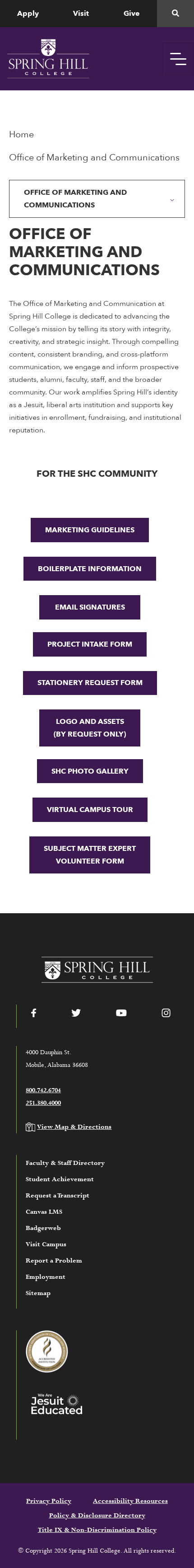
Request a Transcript (57, 1196)
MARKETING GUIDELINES (89, 530)
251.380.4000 (43, 1103)
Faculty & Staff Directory (65, 1163)
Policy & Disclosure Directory (97, 1516)
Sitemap (38, 1293)
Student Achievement (60, 1179)
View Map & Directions (74, 1127)
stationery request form (90, 683)
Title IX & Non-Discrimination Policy (97, 1530)
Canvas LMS (44, 1212)
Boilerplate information (90, 569)
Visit (81, 14)
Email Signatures (90, 607)
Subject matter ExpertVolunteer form (90, 855)
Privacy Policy (48, 1501)
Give (132, 14)
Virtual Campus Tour (90, 810)
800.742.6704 (43, 1090)
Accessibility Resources (130, 1501)
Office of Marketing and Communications (75, 199)
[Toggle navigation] (178, 59)
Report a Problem (54, 1261)
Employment (45, 1277)
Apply (28, 14)
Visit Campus (46, 1244)
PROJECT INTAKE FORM (89, 644)
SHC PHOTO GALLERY (90, 771)
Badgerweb (43, 1228)
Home (21, 134)
